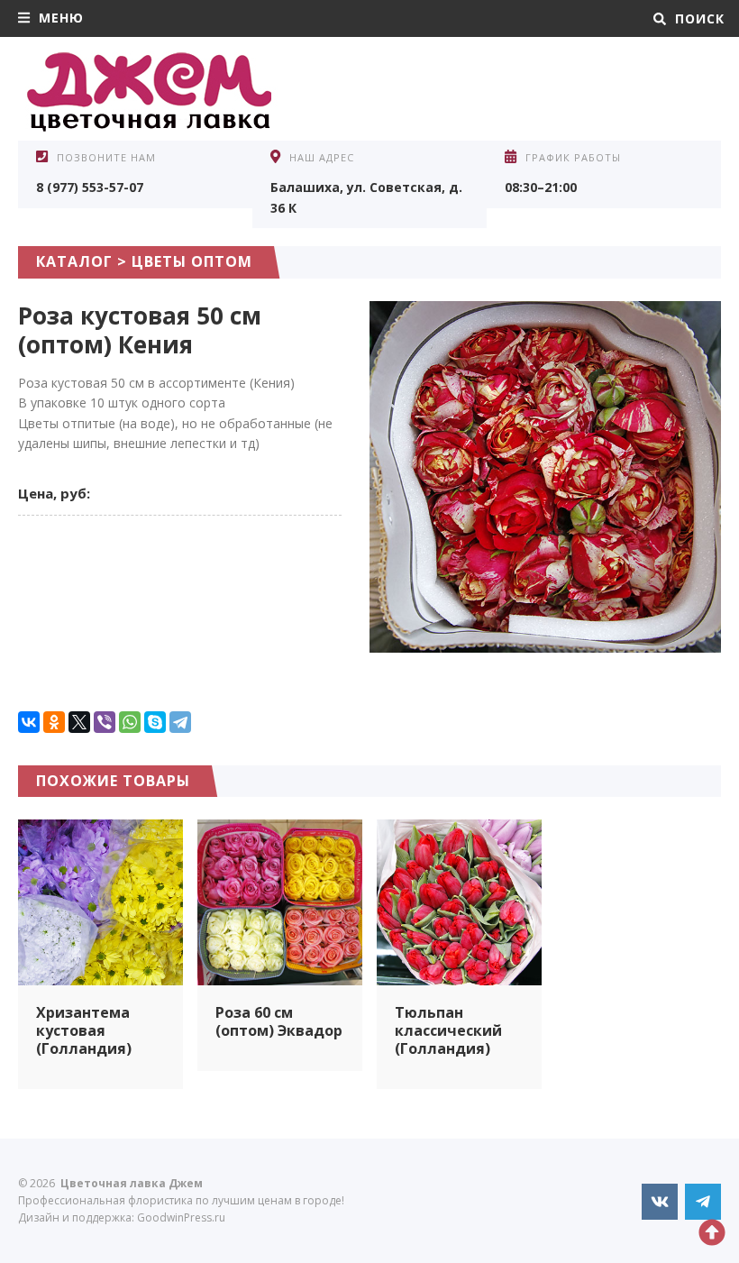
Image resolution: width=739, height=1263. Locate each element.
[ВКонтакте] (29, 722)
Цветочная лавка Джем (153, 91)
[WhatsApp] (130, 722)
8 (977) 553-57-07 (89, 187)
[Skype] (155, 722)
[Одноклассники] (54, 722)
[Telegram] (180, 722)
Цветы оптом (192, 261)
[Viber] (104, 722)
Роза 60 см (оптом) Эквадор (278, 1021)
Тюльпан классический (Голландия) (448, 1030)
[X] (79, 722)
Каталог (74, 261)
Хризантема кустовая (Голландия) (84, 1030)
